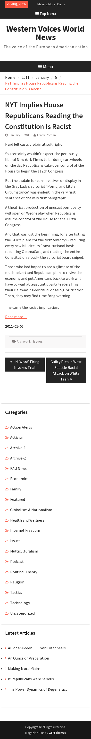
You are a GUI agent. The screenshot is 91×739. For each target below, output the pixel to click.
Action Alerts (21, 427)
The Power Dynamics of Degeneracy (37, 689)
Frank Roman (46, 135)
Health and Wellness (27, 520)
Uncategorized (22, 613)
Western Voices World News (45, 33)
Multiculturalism (24, 551)
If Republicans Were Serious (31, 678)
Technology (20, 602)
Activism (17, 437)
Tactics (16, 592)
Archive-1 (23, 341)
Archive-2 (18, 458)
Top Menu (48, 13)
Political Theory (23, 571)
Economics (19, 478)
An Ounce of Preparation (28, 658)
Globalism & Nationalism (31, 509)
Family (15, 489)
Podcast (17, 561)
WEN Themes (57, 733)
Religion (17, 582)
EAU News (18, 468)
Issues (38, 341)
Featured (17, 499)
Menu (48, 66)
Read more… (16, 316)
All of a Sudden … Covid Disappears (37, 648)
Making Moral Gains (51, 4)
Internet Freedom (25, 530)
